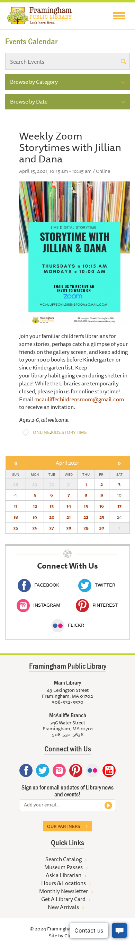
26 (34, 527)
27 (51, 527)
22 (85, 517)
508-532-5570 (67, 702)
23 (101, 517)
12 (35, 505)
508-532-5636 (67, 734)
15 (86, 505)
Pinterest (105, 605)
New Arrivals (63, 907)
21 (68, 517)
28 (68, 527)
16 (101, 505)
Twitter (105, 585)
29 (86, 527)
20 (51, 517)
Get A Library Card (63, 899)
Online (41, 432)
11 (15, 505)
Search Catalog (63, 859)
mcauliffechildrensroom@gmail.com (79, 399)
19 (35, 517)
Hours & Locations (63, 883)
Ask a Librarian (63, 875)
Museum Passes (63, 867)
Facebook (46, 585)
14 (68, 505)
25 (15, 527)
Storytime (74, 432)
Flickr (76, 625)
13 (52, 505)
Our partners (63, 826)
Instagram (46, 605)
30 (101, 527)
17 (119, 505)
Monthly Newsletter (63, 891)
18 (16, 517)
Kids (56, 432)
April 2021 (67, 463)
